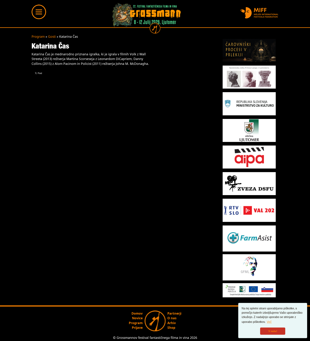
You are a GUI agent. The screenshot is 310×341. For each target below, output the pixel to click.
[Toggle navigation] (39, 11)
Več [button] (269, 321)
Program (38, 36)
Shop (171, 327)
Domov (137, 313)
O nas (172, 318)
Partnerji (174, 313)
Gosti (52, 36)
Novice (137, 318)
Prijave (137, 327)
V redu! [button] (272, 331)
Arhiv (171, 323)
